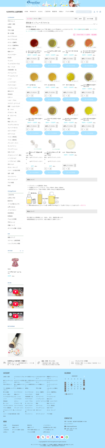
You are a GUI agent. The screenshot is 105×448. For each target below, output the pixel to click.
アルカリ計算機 (69, 11)
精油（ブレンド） (13, 121)
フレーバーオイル (13, 127)
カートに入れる (34, 66)
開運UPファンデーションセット (52, 377)
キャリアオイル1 (12, 36)
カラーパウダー (12, 131)
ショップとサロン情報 (14, 243)
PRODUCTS (33, 11)
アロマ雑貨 (11, 182)
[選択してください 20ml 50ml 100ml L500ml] (51, 58)
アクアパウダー (12, 85)
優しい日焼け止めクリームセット (30, 381)
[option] (22, 266)
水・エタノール (12, 115)
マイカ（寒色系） (13, 137)
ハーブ (9, 79)
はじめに (40, 11)
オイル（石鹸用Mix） (13, 45)
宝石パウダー (11, 152)
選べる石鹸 (11, 33)
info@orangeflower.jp (71, 426)
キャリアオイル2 (12, 39)
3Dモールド (11, 164)
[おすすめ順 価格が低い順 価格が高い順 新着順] (91, 18)
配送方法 (54, 11)
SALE (9, 185)
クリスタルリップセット (19, 377)
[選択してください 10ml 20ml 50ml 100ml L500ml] (32, 58)
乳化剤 (9, 57)
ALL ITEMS (29, 19)
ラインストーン (12, 176)
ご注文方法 (47, 11)
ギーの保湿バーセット (30, 376)
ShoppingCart (15, 425)
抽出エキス (11, 91)
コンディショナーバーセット (52, 385)
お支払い (61, 11)
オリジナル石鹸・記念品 (14, 228)
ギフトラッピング (13, 179)
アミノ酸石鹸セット (19, 388)
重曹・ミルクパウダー (14, 106)
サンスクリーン (12, 146)
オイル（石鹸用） (13, 42)
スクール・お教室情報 (14, 240)
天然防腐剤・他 (12, 70)
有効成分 (10, 94)
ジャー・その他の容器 (14, 170)
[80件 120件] (81, 18)
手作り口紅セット (7, 384)
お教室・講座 (11, 24)
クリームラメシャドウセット (41, 381)
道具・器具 (11, 173)
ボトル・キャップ (13, 167)
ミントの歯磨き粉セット (30, 385)
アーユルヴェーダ (13, 76)
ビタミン (10, 97)
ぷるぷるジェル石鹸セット (52, 389)
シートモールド (12, 158)
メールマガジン (12, 210)
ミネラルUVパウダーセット (41, 377)
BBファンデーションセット (8, 381)
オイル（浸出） (12, 48)
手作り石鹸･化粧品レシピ (33, 429)
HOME (26, 11)
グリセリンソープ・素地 (14, 155)
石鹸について (11, 225)
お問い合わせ (11, 207)
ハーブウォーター (13, 88)
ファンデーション (13, 149)
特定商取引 (11, 213)
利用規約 (10, 216)
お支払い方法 (11, 198)
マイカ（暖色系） (13, 140)
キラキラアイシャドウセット (52, 381)
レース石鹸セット (40, 384)
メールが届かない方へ (14, 204)
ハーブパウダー (12, 82)
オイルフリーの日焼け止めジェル (19, 381)
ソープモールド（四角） (14, 161)
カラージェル (11, 134)
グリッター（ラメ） (13, 143)
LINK (13, 432)
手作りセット (11, 21)
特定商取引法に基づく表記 (49, 427)
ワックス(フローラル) (14, 63)
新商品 (9, 27)
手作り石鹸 (11, 30)
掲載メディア (11, 237)
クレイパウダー (12, 54)
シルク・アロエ (12, 100)
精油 (9, 118)
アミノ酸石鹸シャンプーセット (8, 389)
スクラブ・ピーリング (14, 103)
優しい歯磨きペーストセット (19, 385)
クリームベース (12, 73)
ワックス (10, 60)
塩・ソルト (11, 109)
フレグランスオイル (13, 124)
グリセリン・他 (12, 112)
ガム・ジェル (11, 67)
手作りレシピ (11, 222)
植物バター (11, 51)
